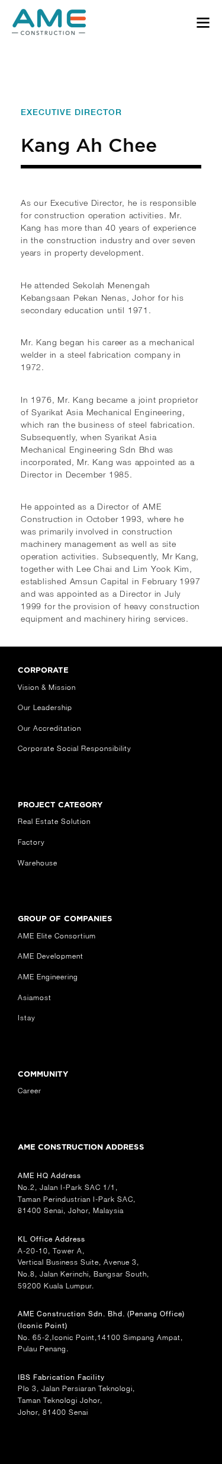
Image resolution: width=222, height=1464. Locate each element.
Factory (31, 842)
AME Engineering (48, 976)
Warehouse (37, 862)
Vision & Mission (47, 687)
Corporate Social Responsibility (74, 748)
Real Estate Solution (54, 821)
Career (29, 1090)
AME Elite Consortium (57, 935)
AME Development (50, 955)
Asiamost (35, 997)
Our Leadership (45, 707)
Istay (27, 1017)
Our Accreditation (49, 728)
